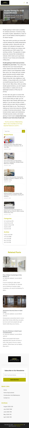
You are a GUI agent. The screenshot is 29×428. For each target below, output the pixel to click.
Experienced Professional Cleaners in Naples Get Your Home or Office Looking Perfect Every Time (14, 211)
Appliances (6, 226)
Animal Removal (7, 223)
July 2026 (6, 236)
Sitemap (18, 426)
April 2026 (6, 242)
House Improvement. (18, 424)
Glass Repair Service (9, 17)
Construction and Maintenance (12, 395)
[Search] (23, 131)
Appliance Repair (8, 224)
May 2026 (6, 240)
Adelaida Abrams (10, 15)
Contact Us (7, 398)
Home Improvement (9, 392)
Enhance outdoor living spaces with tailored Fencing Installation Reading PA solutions (14, 195)
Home (5, 390)
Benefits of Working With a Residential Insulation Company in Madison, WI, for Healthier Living (13, 178)
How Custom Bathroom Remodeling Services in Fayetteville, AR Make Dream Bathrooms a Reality (13, 162)
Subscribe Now (14, 379)
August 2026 (7, 234)
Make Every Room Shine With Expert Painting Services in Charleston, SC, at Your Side (13, 146)
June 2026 (6, 238)
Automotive (6, 228)
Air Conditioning (7, 221)
